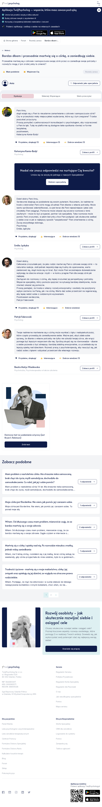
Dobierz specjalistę (57, 182)
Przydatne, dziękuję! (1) (29, 142)
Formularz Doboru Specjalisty (14, 744)
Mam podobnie (12, 72)
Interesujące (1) (53, 142)
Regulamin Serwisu (63, 672)
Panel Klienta (7, 724)
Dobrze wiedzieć (72, 308)
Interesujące (49, 236)
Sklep (4, 768)
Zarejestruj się (61, 744)
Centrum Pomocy (9, 739)
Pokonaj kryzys (8, 773)
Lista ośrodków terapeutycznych (15, 734)
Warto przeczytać (84, 96)
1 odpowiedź (85, 482)
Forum (4, 763)
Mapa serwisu (61, 706)
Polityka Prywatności (64, 677)
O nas (58, 692)
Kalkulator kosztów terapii (12, 754)
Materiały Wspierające (51, 96)
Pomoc (59, 701)
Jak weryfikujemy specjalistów (68, 697)
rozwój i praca (35, 41)
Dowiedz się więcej (71, 649)
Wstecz (7, 50)
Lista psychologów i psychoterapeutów (18, 729)
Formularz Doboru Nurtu (12, 749)
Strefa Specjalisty (63, 724)
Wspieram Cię (33, 72)
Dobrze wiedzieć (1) (76, 142)
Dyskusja (18, 96)
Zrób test (26, 444)
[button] (55, 594)
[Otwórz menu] (98, 3)
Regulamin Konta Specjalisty (67, 682)
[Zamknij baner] (99, 10)
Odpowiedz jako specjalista (85, 83)
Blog (4, 758)
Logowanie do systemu (65, 734)
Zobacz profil (88, 152)
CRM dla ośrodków (64, 729)
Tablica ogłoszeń (63, 749)
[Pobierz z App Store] (57, 32)
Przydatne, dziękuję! (27, 236)
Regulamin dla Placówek (66, 687)
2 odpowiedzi (85, 527)
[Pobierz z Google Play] (40, 32)
